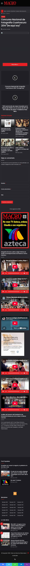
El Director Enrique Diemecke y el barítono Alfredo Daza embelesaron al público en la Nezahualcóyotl (22, 131)
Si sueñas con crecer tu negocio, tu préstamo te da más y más (14, 466)
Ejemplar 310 (12, 502)
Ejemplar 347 (5, 507)
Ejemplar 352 (20, 507)
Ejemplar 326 (12, 504)
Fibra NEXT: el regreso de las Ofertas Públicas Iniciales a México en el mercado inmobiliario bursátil (18, 526)
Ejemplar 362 (12, 515)
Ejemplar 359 (12, 512)
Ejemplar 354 (13, 510)
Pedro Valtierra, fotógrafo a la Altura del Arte (22, 149)
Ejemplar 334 (20, 504)
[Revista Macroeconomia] (10, 3)
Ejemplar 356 (20, 510)
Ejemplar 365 (20, 515)
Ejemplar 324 (20, 502)
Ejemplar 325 (5, 504)
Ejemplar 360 (20, 512)
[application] (15, 267)
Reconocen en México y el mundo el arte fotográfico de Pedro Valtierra (7, 150)
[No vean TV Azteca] (5, 482)
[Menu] (2, 4)
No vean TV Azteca (16, 480)
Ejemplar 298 (5, 502)
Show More (15, 64)
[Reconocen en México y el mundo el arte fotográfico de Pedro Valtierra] (7, 142)
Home (3, 13)
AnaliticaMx (15, 555)
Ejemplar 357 (5, 512)
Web (2, 195)
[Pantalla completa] (27, 273)
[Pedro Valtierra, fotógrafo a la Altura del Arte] (22, 142)
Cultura (8, 13)
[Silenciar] (24, 273)
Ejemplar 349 (13, 507)
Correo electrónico (6, 189)
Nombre (3, 183)
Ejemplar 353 (5, 510)
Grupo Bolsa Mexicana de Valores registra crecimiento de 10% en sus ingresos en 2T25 (20, 534)
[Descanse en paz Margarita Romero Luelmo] (7, 123)
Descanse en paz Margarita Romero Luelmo (6, 130)
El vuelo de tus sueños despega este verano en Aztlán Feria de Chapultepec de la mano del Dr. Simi (19, 474)
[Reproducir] (3, 273)
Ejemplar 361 (5, 515)
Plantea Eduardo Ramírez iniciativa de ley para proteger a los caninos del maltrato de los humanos (19, 543)
